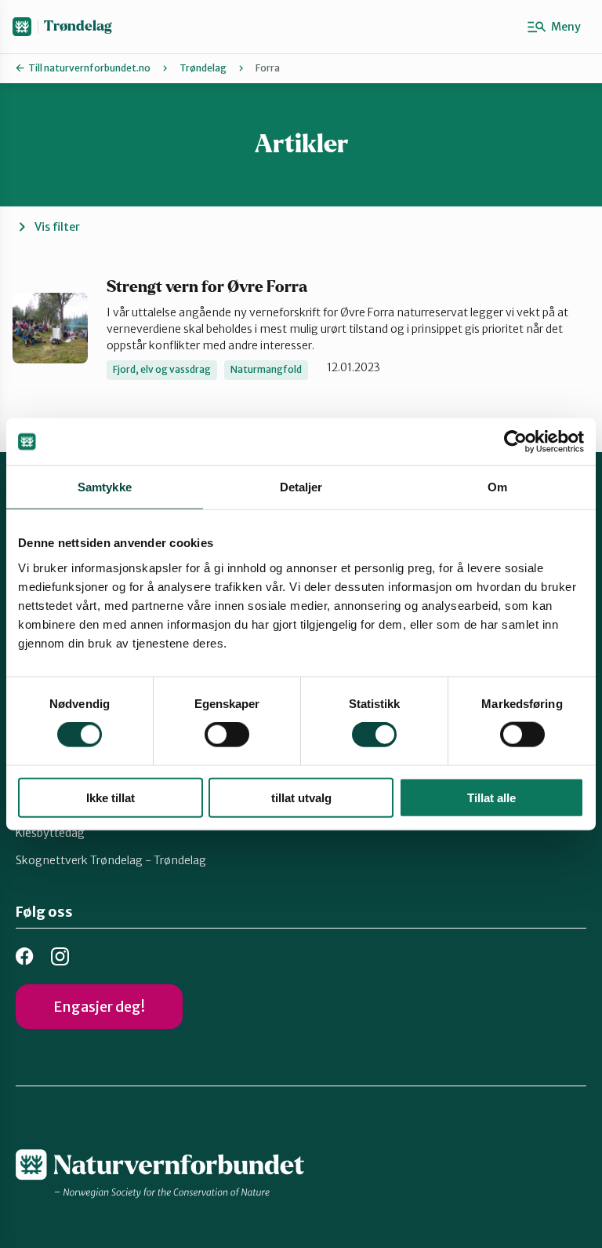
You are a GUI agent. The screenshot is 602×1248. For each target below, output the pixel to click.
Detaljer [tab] (301, 487)
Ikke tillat (110, 797)
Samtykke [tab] (105, 487)
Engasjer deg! (99, 1007)
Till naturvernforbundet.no (89, 68)
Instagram (60, 956)
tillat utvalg (301, 797)
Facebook (25, 956)
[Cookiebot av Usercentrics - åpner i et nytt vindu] (515, 442)
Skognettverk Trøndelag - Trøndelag (111, 860)
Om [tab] (497, 487)
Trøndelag (77, 26)
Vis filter (57, 227)
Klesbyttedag (50, 833)
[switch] (227, 734)
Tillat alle (491, 797)
